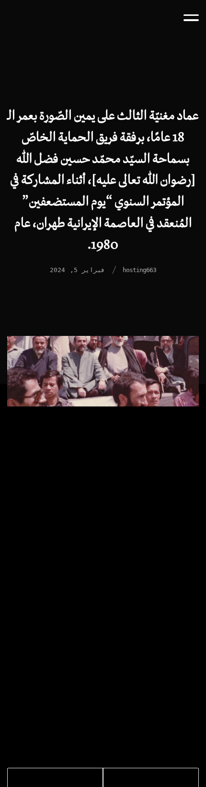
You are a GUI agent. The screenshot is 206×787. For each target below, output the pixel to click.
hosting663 (139, 270)
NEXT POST (36, 781)
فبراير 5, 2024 (77, 270)
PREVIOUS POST (161, 781)
